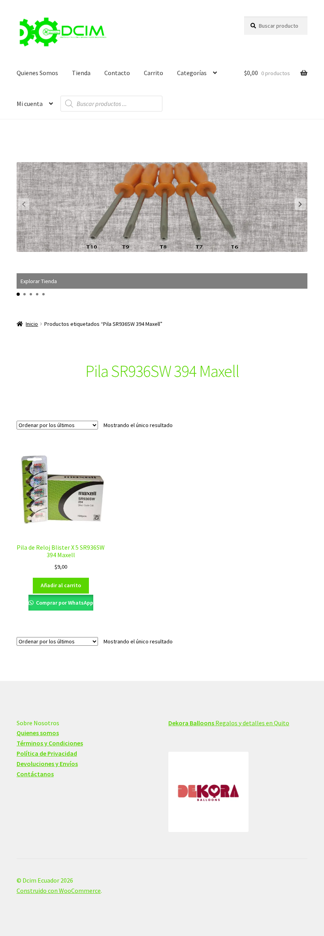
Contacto (117, 73)
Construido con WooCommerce (59, 890)
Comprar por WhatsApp (64, 602)
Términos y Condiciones (50, 743)
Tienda (81, 73)
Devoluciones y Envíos (47, 764)
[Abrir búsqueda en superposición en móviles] (111, 104)
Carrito (153, 73)
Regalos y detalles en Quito (228, 723)
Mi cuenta (30, 104)
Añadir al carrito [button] (61, 585)
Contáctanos (35, 774)
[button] (300, 204)
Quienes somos (38, 733)
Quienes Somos (37, 73)
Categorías (192, 73)
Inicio (32, 323)
